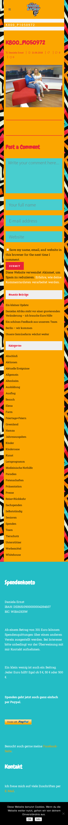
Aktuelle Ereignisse (17, 368)
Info (38, 819)
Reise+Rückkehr (16, 499)
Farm (9, 412)
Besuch (10, 399)
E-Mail (9, 791)
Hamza (10, 430)
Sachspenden (14, 505)
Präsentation (14, 486)
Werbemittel (13, 548)
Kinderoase (13, 449)
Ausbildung (13, 387)
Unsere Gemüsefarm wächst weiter (27, 334)
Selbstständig (14, 511)
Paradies (11, 474)
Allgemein (12, 374)
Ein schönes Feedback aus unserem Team (31, 321)
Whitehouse (13, 554)
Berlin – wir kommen (19, 328)
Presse (10, 492)
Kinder (10, 443)
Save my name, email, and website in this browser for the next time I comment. (34, 254)
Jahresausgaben (16, 436)
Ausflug (10, 393)
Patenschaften (15, 480)
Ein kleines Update (17, 305)
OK (29, 819)
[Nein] (63, 813)
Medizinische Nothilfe (19, 468)
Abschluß (12, 356)
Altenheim (12, 381)
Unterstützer (13, 542)
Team (9, 530)
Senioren (11, 517)
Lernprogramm (15, 461)
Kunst (9, 455)
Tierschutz (12, 536)
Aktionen (11, 362)
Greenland (12, 424)
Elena (9, 405)
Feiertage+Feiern (16, 418)
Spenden (11, 523)
